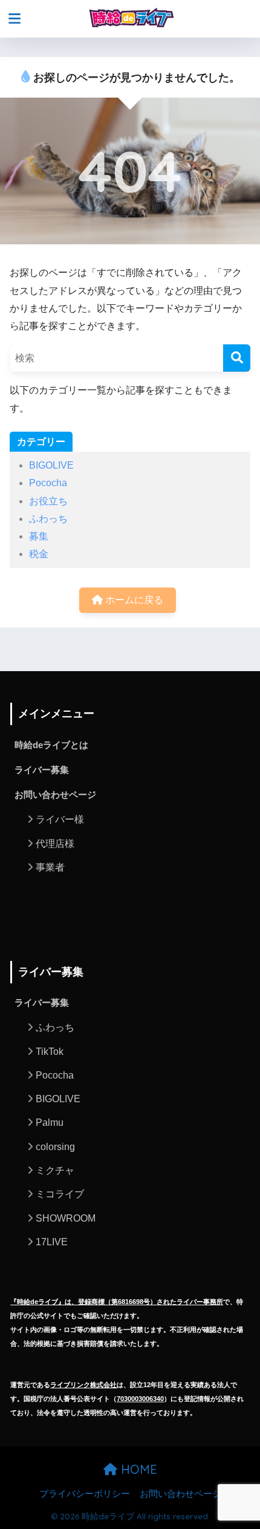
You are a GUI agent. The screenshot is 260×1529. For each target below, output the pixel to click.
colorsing (55, 1147)
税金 (38, 554)
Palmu (49, 1122)
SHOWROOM (66, 1218)
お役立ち (48, 501)
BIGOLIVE (51, 465)
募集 (38, 536)
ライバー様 (60, 819)
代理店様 (55, 843)
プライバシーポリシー (84, 1494)
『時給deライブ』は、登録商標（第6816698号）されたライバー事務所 (116, 1301)
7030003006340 (140, 1398)
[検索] (236, 358)
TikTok (49, 1051)
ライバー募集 (42, 770)
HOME (137, 1469)
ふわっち (48, 519)
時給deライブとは (51, 745)
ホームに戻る (133, 600)
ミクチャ (55, 1170)
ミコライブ (60, 1194)
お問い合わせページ (55, 795)
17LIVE (52, 1242)
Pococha (48, 483)
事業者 (50, 867)
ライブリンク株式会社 (83, 1384)
